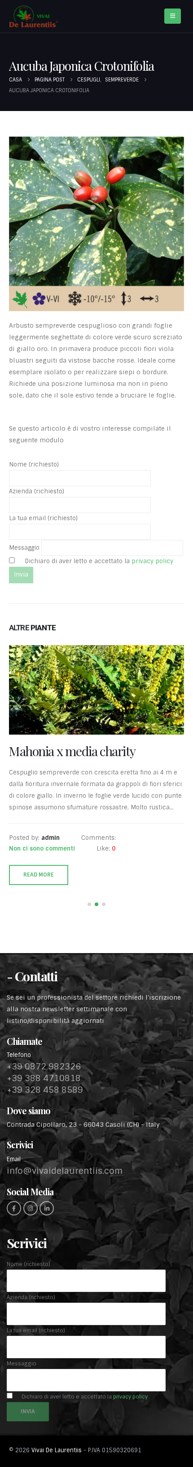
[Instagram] (30, 1238)
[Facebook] (14, 1238)
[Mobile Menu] (172, 16)
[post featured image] (96, 690)
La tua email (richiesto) (43, 518)
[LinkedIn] (46, 1238)
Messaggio (25, 548)
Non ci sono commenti (42, 878)
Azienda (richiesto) (36, 491)
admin (50, 867)
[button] (89, 934)
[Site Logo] (33, 16)
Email (14, 1189)
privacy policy (151, 561)
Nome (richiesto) (34, 464)
